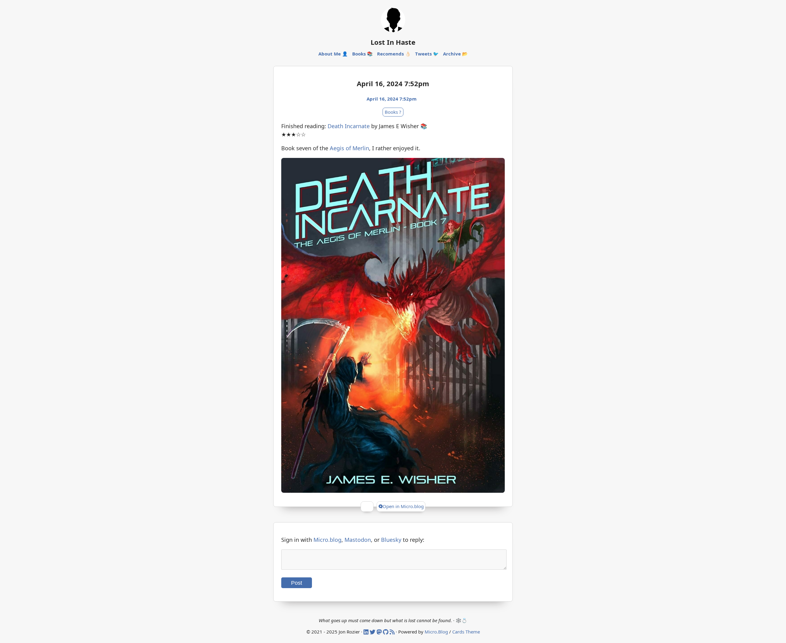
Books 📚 (362, 54)
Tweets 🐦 (427, 54)
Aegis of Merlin (349, 148)
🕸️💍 (461, 620)
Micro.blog (327, 539)
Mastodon (357, 539)
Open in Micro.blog (403, 506)
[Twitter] (373, 632)
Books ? (393, 112)
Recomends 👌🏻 (394, 54)
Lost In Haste (393, 42)
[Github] (386, 632)
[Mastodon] (380, 632)
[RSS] (393, 632)
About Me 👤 (333, 54)
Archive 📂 (455, 54)
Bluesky (391, 539)
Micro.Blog (436, 632)
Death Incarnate (349, 126)
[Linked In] (367, 632)
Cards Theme (466, 632)
